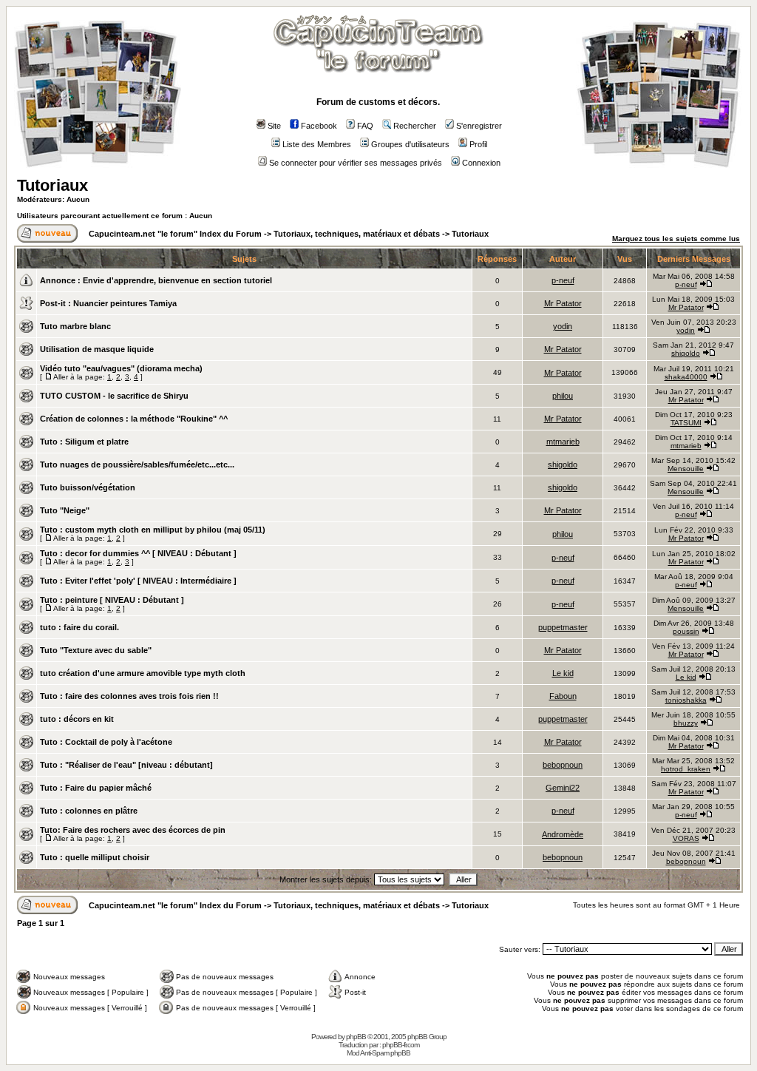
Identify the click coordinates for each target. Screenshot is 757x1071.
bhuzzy (685, 723)
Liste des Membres (316, 144)
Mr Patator (563, 303)
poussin (686, 631)
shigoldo (685, 353)
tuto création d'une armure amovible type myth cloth (142, 673)
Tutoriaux (52, 185)
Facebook (319, 125)
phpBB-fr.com (400, 1045)
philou (562, 395)
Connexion (481, 162)
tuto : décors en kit (77, 718)
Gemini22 (563, 787)
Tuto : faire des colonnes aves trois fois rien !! (129, 696)
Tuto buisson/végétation (87, 487)
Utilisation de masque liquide (97, 349)
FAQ (365, 125)
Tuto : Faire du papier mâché (96, 787)
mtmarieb (563, 441)
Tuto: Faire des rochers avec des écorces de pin (132, 829)
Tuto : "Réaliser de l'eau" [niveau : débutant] (126, 764)
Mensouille (686, 468)
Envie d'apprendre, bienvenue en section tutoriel (177, 280)
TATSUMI (686, 423)
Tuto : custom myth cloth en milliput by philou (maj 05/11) (152, 529)
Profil (478, 144)
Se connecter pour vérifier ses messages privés (355, 162)
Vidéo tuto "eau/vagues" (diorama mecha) (121, 368)
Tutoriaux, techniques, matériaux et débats (357, 233)
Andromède (562, 834)
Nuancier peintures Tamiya (125, 303)
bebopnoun (563, 764)
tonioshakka (686, 700)
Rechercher (414, 125)
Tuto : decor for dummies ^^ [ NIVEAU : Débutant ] (138, 553)
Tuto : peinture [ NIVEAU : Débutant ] (112, 599)
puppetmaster (563, 627)
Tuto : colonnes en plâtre (89, 810)
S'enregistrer (479, 125)
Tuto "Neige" (64, 510)
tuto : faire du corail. (79, 627)
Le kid (563, 673)
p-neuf (562, 280)
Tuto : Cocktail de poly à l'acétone (106, 741)
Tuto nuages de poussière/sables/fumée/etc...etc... (137, 464)
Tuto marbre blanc (75, 326)
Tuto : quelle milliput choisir (94, 857)
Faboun (563, 696)
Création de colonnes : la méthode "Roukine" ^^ (134, 418)
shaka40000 (686, 377)
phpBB (356, 1037)
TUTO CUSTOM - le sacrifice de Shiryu (114, 395)
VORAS (686, 838)
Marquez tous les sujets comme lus (676, 238)
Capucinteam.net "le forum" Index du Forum (175, 233)
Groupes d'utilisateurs (410, 144)
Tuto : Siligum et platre (84, 441)
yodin (562, 326)
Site (274, 125)
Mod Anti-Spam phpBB (378, 1053)
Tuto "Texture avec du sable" (96, 650)
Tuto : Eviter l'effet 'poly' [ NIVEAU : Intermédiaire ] (138, 580)
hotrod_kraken (685, 769)
